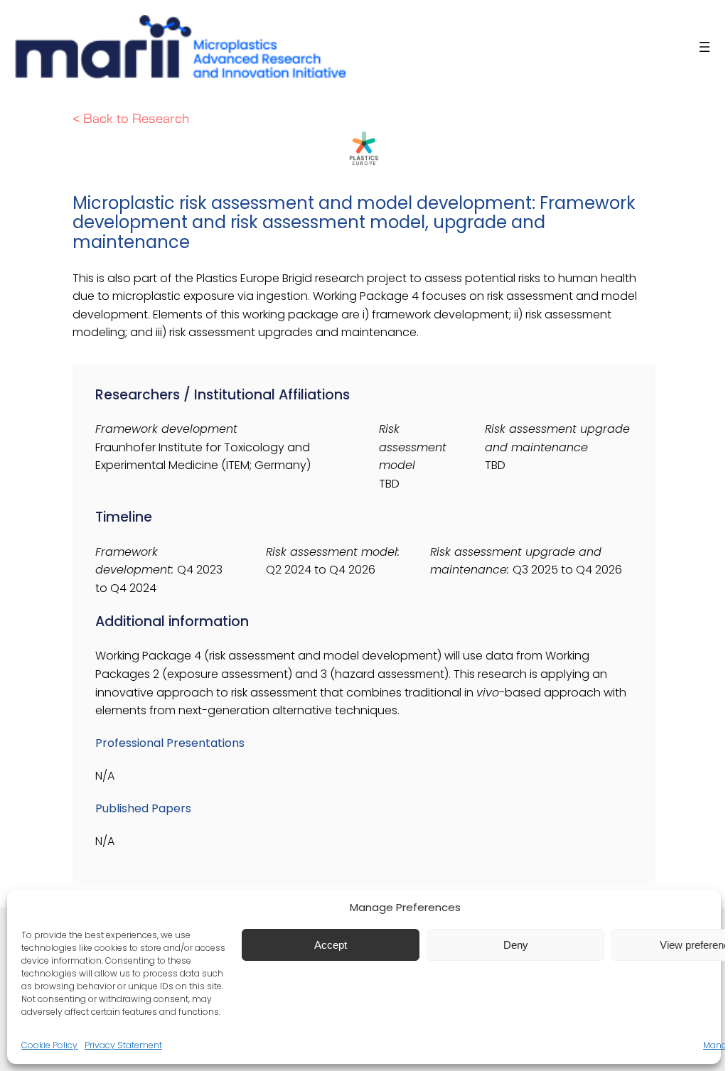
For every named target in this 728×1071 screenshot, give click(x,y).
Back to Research (136, 119)
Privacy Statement (123, 1045)
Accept (330, 945)
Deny (515, 945)
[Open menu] (704, 46)
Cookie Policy (49, 1045)
